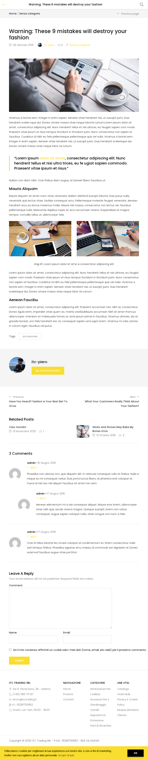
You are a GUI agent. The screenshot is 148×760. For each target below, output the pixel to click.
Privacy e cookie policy (127, 702)
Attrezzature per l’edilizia (100, 691)
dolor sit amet (52, 158)
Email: (66, 632)
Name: (13, 632)
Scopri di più (66, 755)
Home (13, 13)
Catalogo (123, 689)
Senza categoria (29, 13)
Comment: (16, 585)
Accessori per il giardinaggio (99, 702)
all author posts (48, 370)
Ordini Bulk (123, 694)
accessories (30, 336)
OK (135, 753)
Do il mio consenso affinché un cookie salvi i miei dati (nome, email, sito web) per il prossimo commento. (80, 650)
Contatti (68, 699)
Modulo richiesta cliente (128, 712)
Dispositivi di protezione (98, 717)
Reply (34, 468)
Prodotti (68, 694)
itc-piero (49, 45)
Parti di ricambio (100, 725)
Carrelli (94, 710)
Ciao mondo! (17, 427)
